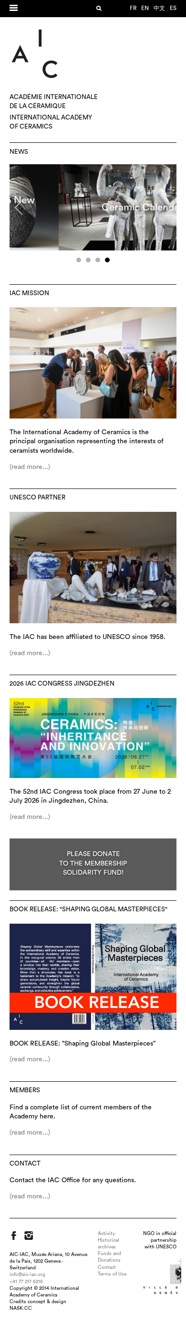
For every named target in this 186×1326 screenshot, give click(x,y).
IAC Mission (29, 293)
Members (25, 1090)
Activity (106, 1233)
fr (133, 8)
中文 (159, 8)
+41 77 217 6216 (26, 1281)
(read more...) (30, 467)
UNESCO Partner (37, 497)
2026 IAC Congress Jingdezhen (62, 683)
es (173, 8)
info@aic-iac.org (27, 1274)
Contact (25, 1163)
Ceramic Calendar (93, 207)
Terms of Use (112, 1274)
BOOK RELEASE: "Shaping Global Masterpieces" (88, 909)
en (145, 8)
